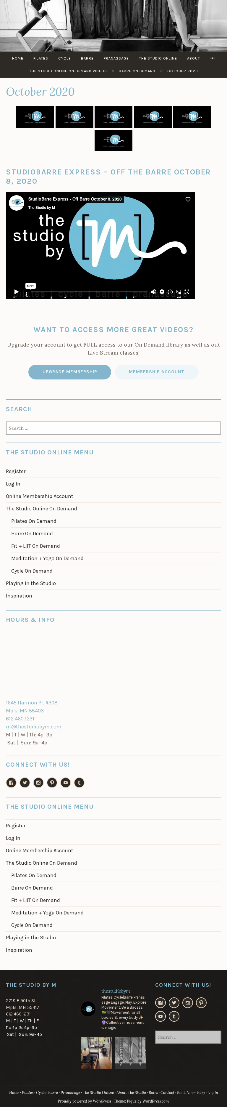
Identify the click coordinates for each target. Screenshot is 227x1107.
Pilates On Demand (33, 521)
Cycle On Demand (32, 571)
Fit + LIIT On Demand (35, 546)
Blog (201, 1092)
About (193, 58)
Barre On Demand (32, 533)
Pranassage (116, 58)
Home (17, 58)
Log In (13, 483)
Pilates (40, 58)
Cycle (64, 58)
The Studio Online (158, 58)
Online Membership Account (39, 496)
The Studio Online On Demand (41, 508)
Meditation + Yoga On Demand (47, 558)
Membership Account (156, 371)
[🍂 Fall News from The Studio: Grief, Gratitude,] (130, 1053)
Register (15, 471)
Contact (167, 1092)
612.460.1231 (20, 718)
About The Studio (131, 1092)
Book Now (185, 1092)
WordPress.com (155, 1101)
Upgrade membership (70, 371)
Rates (153, 1092)
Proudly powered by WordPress (84, 1101)
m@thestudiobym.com (33, 726)
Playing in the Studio (31, 583)
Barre (87, 58)
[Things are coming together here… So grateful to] (96, 1053)
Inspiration (19, 595)
